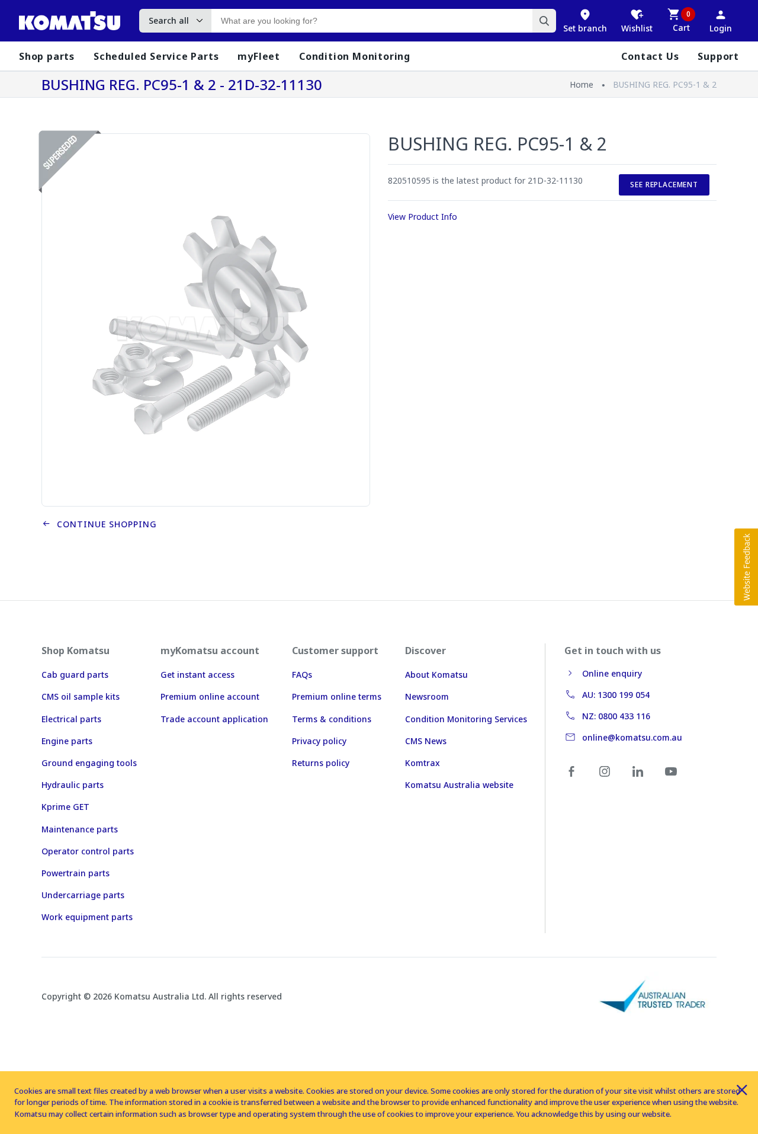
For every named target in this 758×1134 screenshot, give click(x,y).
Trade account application (214, 719)
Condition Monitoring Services (466, 719)
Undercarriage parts (82, 895)
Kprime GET (65, 806)
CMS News (426, 741)
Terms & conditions (331, 719)
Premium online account (209, 696)
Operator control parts (87, 851)
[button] (746, 567)
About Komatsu (436, 674)
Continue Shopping (104, 524)
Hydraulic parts (72, 784)
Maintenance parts (79, 829)
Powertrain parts (75, 873)
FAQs (302, 674)
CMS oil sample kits (80, 696)
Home (581, 84)
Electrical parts (71, 719)
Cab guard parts (74, 674)
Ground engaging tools (89, 762)
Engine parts (66, 741)
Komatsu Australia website (459, 784)
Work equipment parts (87, 916)
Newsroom (427, 696)
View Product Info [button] (422, 216)
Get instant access (197, 674)
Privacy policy (319, 741)
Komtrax (422, 762)
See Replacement (664, 185)
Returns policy (320, 762)
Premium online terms (336, 696)
